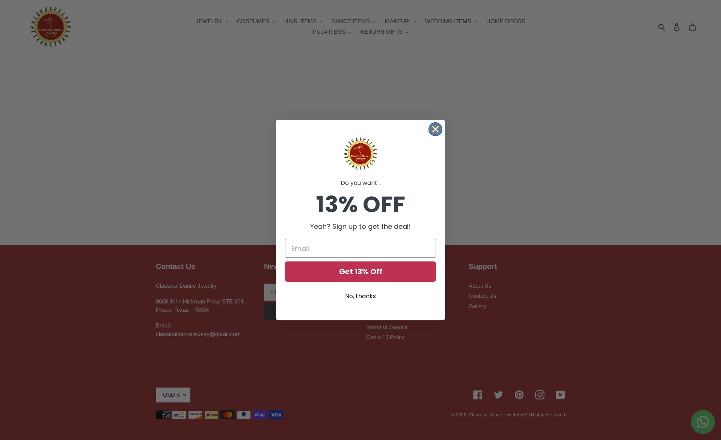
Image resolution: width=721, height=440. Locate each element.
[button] (360, 154)
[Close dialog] (435, 129)
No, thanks (360, 296)
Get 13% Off (360, 271)
